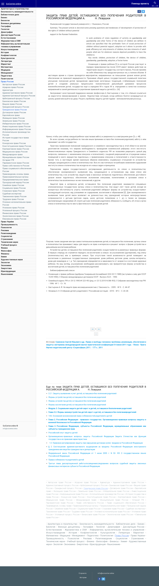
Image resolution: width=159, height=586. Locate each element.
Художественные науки (12, 259)
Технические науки (9, 242)
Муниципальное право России (15, 157)
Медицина (5, 70)
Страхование (7, 239)
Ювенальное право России (14, 219)
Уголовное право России (13, 208)
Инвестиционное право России (16, 126)
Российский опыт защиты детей (62, 433)
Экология (5, 262)
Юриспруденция (8, 271)
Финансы (5, 254)
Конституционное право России (16, 146)
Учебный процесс (9, 245)
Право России (7, 81)
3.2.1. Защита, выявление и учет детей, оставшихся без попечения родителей (82, 393)
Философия (6, 251)
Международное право (12, 154)
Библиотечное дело (10, 15)
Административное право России (17, 93)
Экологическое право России (15, 216)
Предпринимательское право (15, 180)
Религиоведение (8, 233)
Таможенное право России (14, 196)
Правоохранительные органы (15, 177)
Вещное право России (12, 104)
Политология (7, 79)
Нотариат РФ (8, 160)
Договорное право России (14, 112)
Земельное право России (13, 121)
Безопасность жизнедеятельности (17, 12)
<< (153, 6)
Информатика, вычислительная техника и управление (117, 529)
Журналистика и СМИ (10, 41)
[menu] (3, 4)
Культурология (8, 58)
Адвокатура (7, 90)
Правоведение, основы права (15, 174)
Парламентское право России (15, 163)
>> (157, 6)
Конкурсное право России (14, 143)
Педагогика (6, 76)
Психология (6, 227)
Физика (4, 248)
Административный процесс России (18, 96)
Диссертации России (10, 35)
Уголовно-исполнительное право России (112, 511)
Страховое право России (13, 191)
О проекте (82, 573)
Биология (5, 20)
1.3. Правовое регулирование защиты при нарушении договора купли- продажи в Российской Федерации (95, 443)
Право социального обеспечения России (125, 503)
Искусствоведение (9, 49)
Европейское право (11, 115)
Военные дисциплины (11, 23)
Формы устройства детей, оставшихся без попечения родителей (77, 397)
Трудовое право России (13, 199)
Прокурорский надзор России (15, 182)
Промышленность (9, 224)
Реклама (5, 230)
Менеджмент (7, 73)
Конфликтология (8, 55)
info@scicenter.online (10, 428)
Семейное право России (13, 185)
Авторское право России (13, 84)
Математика (7, 67)
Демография (7, 32)
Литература (6, 61)
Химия (4, 257)
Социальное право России (14, 188)
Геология (5, 29)
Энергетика (6, 268)
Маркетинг (6, 64)
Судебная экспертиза (11, 194)
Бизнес (4, 17)
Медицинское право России (14, 152)
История (5, 52)
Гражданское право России (14, 110)
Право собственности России (15, 166)
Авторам (83, 577)
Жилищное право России (13, 118)
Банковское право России (14, 101)
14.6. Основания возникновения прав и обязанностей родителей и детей (80, 416)
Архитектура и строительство (15, 9)
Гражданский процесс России (15, 107)
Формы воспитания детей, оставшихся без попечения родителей (77, 405)
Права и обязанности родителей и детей (66, 460)
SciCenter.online (13, 4)
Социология (6, 236)
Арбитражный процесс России (16, 98)
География (6, 26)
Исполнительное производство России (107, 494)
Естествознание (8, 38)
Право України (7, 222)
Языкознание (7, 274)
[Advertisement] (18, 312)
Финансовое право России (14, 213)
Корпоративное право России (15, 149)
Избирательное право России (15, 124)
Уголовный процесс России (14, 210)
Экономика (6, 265)
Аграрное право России (12, 87)
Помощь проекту (140, 3)
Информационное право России (16, 129)
